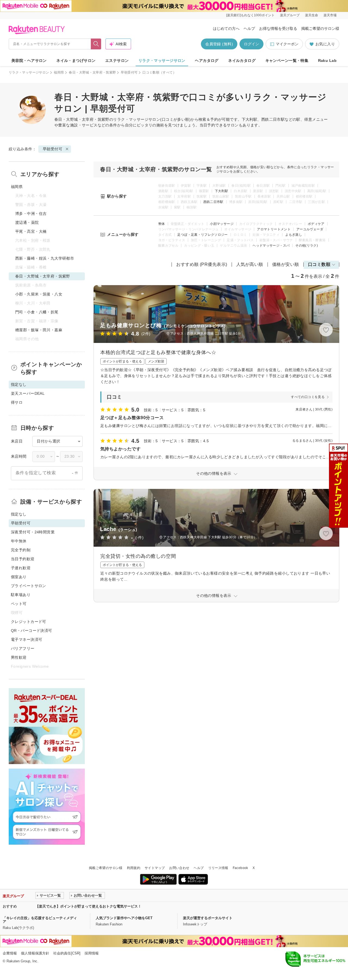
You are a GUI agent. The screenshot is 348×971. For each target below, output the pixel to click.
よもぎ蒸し (293, 235)
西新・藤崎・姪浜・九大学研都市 (44, 258)
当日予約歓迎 (23, 559)
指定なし (19, 514)
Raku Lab (327, 60)
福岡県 (59, 72)
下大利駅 (221, 191)
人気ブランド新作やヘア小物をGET (124, 918)
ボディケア (316, 224)
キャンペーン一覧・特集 (287, 60)
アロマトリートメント (274, 229)
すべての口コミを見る (308, 397)
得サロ (17, 402)
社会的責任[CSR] (66, 953)
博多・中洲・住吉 (30, 213)
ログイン (251, 44)
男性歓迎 (19, 657)
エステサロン (117, 60)
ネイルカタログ (242, 60)
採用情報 (92, 953)
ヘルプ (249, 28)
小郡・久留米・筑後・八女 (38, 294)
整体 (161, 224)
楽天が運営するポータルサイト (207, 918)
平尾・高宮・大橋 (30, 231)
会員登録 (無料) (219, 44)
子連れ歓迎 (20, 568)
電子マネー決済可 (26, 639)
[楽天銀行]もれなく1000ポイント (250, 15)
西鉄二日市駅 (213, 202)
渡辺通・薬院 (27, 222)
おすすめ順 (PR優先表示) (201, 264)
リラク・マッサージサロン (161, 60)
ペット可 (19, 603)
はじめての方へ (226, 28)
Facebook (240, 868)
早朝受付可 (129, 72)
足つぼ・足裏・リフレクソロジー (202, 235)
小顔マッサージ (222, 224)
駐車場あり (20, 595)
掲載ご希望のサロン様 (320, 28)
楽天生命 (311, 15)
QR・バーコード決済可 (31, 630)
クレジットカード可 (28, 621)
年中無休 (19, 541)
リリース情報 (218, 868)
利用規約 (133, 868)
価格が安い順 (285, 264)
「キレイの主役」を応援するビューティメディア (40, 920)
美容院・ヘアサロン (29, 60)
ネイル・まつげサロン (75, 60)
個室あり (19, 577)
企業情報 (10, 953)
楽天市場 (330, 15)
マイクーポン (287, 44)
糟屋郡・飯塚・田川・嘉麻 (38, 330)
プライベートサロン (28, 586)
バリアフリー (23, 648)
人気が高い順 (249, 264)
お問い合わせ (179, 868)
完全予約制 (20, 550)
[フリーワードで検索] (96, 44)
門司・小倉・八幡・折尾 (36, 312)
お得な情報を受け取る (278, 28)
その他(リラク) (306, 245)
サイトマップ (155, 868)
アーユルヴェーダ (309, 229)
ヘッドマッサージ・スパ (271, 245)
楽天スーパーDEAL (28, 393)
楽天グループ (290, 15)
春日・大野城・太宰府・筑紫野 (92, 72)
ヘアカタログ (207, 60)
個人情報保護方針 (35, 953)
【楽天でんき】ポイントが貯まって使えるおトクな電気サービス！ (88, 906)
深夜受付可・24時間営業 (33, 532)
